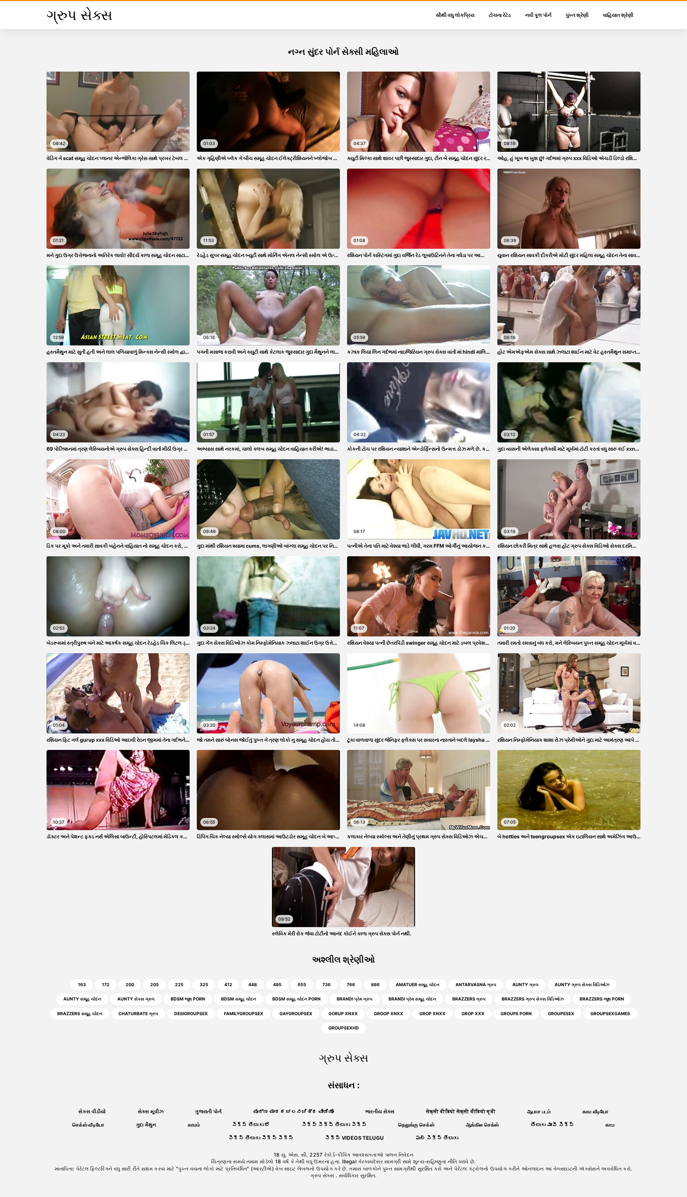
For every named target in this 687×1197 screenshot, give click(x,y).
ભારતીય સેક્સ (380, 1111)
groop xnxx (388, 1013)
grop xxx (473, 1013)
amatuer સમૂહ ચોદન (417, 984)
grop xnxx (432, 1013)
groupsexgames (610, 1013)
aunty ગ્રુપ (525, 984)
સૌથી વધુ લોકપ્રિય (455, 15)
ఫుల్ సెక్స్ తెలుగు (437, 1138)
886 (375, 984)
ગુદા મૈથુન (146, 1124)
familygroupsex (243, 1013)
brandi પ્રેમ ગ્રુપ (354, 999)
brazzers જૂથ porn (602, 999)
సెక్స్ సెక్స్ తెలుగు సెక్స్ (334, 1124)
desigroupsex (191, 1013)
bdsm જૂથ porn (188, 999)
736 (326, 984)
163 (82, 984)
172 (105, 984)
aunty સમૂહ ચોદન (82, 999)
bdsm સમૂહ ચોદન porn (296, 999)
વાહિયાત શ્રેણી (618, 15)
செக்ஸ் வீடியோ (88, 1124)
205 (154, 984)
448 (252, 984)
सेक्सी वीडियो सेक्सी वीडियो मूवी (461, 1111)
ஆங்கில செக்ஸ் (482, 1124)
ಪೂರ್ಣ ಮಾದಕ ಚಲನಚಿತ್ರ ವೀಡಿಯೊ (293, 1111)
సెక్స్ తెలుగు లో (251, 1124)
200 (130, 984)
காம (610, 1124)
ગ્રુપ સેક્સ (323, 1175)
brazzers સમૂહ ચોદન (79, 1013)
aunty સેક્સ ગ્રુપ (136, 999)
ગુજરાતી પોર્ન (208, 1111)
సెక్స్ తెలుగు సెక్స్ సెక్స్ (260, 1138)
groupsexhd (343, 1028)
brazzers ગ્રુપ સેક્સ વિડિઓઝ (533, 999)
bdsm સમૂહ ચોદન (238, 999)
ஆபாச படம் (539, 1111)
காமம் (194, 1124)
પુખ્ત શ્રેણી (577, 15)
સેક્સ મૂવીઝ (151, 1111)
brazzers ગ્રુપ (469, 999)
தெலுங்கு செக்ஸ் (416, 1124)
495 (277, 984)
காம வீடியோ (596, 1111)
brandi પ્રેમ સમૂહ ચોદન (412, 999)
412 (228, 984)
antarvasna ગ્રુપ (475, 984)
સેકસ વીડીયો (92, 1111)
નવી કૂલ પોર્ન (538, 15)
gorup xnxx (343, 1013)
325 (204, 984)
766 (351, 984)
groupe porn (516, 1013)
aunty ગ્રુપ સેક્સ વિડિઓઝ (582, 984)
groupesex (561, 1013)
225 (179, 984)
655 (302, 984)
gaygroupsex (295, 1013)
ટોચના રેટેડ (500, 15)
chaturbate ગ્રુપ (138, 1013)
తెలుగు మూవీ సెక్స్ (552, 1124)
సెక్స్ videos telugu (354, 1138)
